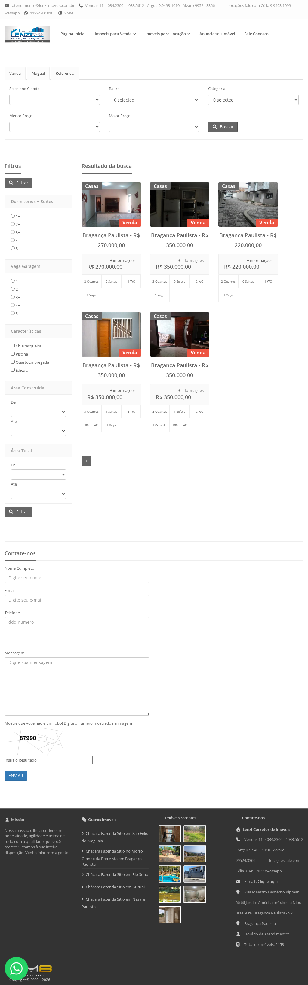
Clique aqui (268, 881)
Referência (65, 73)
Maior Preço (120, 115)
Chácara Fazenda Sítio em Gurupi (115, 887)
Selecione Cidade (24, 88)
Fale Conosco (256, 33)
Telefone (12, 612)
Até (14, 421)
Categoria (216, 88)
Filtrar (21, 183)
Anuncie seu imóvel (217, 33)
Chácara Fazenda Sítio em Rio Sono (117, 874)
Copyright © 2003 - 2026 (29, 979)
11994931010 (41, 13)
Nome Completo (19, 568)
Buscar (225, 126)
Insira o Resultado (21, 760)
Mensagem (14, 653)
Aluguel (38, 73)
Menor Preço (20, 115)
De (13, 402)
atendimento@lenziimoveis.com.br (43, 5)
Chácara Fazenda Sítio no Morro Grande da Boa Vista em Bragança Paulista (112, 857)
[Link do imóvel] (171, 835)
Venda (15, 73)
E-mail (10, 590)
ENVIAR (15, 775)
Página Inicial (73, 33)
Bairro (114, 88)
